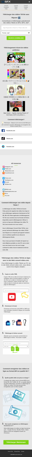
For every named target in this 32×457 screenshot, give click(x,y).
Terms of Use (10, 451)
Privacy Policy (17, 451)
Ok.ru (6, 193)
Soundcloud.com (9, 173)
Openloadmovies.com (11, 191)
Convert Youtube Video (26, 7)
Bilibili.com (8, 189)
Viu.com (7, 195)
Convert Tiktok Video (16, 7)
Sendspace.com (9, 180)
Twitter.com (8, 168)
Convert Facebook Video (6, 7)
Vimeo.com (8, 178)
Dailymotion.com (9, 170)
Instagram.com (9, 166)
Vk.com (7, 182)
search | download (16, 38)
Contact (22, 451)
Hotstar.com (8, 184)
